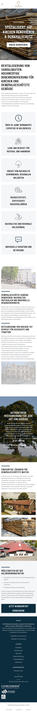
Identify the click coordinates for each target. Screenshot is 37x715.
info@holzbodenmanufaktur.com (18, 681)
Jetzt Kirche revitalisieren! (18, 443)
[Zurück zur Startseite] (18, 4)
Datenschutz (19, 709)
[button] (2, 4)
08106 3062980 (18, 676)
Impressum (9, 709)
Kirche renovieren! (18, 44)
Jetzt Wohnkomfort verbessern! (18, 608)
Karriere (28, 709)
